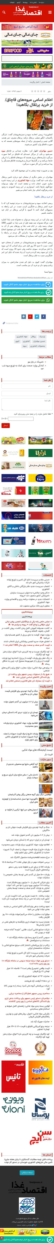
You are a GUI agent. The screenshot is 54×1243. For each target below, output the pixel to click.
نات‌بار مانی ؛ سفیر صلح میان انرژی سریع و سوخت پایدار (20, 776)
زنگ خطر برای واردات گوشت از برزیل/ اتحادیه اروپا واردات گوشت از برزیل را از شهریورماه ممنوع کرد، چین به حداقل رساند (26, 661)
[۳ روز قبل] (45, 694)
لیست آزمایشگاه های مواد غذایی (37, 750)
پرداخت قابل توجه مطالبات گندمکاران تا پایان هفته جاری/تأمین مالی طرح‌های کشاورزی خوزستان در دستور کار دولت (28, 1161)
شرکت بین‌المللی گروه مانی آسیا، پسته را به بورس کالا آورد (27, 987)
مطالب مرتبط (45, 357)
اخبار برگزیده (34, 82)
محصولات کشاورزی (37, 346)
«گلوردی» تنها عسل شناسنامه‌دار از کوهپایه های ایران (20, 801)
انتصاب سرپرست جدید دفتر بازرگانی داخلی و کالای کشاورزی (28, 588)
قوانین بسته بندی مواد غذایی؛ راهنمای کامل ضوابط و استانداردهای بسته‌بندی (27, 1007)
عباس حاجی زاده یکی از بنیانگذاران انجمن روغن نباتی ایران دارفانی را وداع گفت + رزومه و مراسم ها (27, 623)
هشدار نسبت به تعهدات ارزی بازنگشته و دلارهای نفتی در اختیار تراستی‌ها (26, 923)
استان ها (47, 1155)
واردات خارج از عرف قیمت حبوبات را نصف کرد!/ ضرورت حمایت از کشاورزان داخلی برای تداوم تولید (20, 736)
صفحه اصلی (45, 82)
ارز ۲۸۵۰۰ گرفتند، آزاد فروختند (37, 981)
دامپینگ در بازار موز (36, 362)
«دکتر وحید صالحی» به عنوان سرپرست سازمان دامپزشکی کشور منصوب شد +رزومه (30, 594)
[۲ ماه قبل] (45, 767)
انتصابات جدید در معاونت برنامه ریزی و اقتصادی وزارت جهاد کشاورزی (27, 601)
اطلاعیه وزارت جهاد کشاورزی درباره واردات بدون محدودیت (20, 725)
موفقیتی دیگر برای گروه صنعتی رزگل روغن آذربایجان (29, 794)
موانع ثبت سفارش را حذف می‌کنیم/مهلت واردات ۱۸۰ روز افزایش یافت (26, 916)
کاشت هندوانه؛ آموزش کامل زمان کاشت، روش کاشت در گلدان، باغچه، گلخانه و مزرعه (26, 630)
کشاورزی (26, 341)
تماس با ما (33, 2)
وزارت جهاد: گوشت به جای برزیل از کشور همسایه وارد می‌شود (27, 636)
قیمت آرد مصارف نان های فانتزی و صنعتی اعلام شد (28, 681)
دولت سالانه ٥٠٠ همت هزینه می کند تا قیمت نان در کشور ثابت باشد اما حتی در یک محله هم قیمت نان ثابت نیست (26, 898)
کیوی (17, 341)
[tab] (27, 611)
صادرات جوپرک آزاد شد (40, 1021)
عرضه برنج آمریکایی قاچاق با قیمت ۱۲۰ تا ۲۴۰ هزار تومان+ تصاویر (28, 1028)
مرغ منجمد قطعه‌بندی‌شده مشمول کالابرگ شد (30, 857)
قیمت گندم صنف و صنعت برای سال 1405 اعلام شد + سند (26, 646)
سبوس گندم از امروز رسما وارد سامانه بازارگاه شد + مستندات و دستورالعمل (28, 939)
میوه (3, 151)
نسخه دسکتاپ (27, 1172)
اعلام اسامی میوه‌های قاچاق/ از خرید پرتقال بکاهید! (28, 102)
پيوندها (25, 2)
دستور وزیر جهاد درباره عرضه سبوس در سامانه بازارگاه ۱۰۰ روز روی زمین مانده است (26, 962)
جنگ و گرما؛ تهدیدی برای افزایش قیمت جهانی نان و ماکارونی (21, 693)
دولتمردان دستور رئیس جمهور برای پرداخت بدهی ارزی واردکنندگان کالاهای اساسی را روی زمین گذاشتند (27, 1000)
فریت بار (48, 754)
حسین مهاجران (45, 151)
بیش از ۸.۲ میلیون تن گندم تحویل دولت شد (21, 703)
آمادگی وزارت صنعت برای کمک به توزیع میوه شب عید (23, 367)
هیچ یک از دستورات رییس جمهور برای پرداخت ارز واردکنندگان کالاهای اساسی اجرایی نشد (29, 676)
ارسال (5, 425)
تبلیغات (12, 2)
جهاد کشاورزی (23, 180)
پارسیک (42, 336)
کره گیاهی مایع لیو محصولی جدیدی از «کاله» (22, 766)
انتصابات (47, 575)
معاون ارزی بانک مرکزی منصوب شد (35, 606)
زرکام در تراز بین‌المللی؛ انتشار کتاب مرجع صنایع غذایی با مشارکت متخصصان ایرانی (26, 947)
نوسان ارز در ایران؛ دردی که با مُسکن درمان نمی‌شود (20, 714)
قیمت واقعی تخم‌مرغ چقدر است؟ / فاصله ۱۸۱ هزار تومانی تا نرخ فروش (28, 970)
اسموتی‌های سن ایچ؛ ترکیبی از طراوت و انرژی (21, 811)
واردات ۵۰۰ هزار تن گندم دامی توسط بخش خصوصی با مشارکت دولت (26, 876)
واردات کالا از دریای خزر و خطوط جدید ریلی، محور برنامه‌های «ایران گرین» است (29, 868)
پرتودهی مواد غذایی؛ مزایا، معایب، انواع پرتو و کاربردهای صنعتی (26, 669)
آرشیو (18, 2)
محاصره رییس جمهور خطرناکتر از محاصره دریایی (29, 993)
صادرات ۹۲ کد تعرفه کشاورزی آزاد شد (34, 976)
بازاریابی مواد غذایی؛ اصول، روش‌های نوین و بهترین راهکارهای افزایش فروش (28, 1015)
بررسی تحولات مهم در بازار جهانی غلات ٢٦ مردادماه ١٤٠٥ (26, 862)
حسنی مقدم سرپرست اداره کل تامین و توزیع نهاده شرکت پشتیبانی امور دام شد (28, 581)
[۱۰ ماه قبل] (45, 788)
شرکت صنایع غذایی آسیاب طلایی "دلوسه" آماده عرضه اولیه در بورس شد (27, 931)
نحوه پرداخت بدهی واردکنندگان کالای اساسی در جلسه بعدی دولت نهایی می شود (27, 908)
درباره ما (41, 2)
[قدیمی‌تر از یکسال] (45, 802)
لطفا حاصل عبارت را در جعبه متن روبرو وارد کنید (33, 414)
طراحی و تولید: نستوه (24, 1225)
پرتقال (33, 336)
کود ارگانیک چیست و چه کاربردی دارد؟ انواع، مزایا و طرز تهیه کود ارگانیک (26, 653)
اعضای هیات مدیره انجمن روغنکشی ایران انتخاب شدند (27, 641)
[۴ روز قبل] (45, 726)
